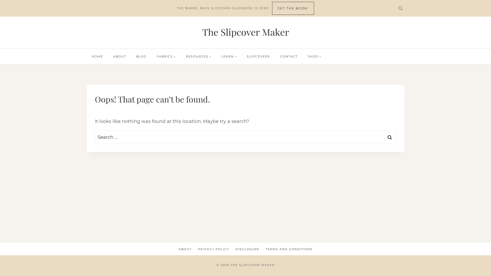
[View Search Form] (400, 8)
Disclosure (247, 249)
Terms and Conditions (289, 249)
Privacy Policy (213, 249)
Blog (141, 56)
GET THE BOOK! (293, 8)
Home (97, 56)
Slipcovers (258, 56)
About (119, 56)
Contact (289, 56)
